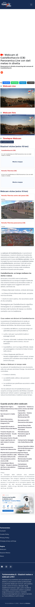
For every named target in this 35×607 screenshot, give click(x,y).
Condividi (31, 82)
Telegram (23, 82)
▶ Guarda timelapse (7, 142)
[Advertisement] (17, 33)
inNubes (27, 603)
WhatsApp (15, 82)
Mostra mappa (17, 162)
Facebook (6, 82)
